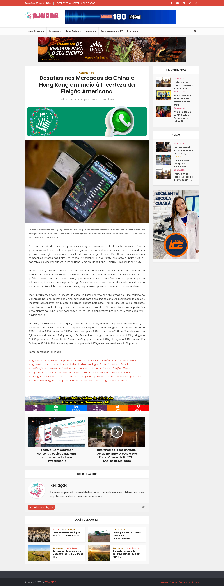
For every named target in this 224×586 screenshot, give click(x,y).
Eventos (131, 31)
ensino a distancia (90, 368)
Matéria (89, 31)
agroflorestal (108, 360)
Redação (92, 99)
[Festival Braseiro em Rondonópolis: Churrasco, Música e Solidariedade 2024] (165, 147)
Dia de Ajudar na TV (112, 31)
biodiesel (74, 364)
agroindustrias (127, 360)
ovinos (126, 372)
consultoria (53, 368)
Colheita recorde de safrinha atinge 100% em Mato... (126, 553)
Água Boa (57, 529)
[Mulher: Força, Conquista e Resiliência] (165, 160)
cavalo (125, 364)
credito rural (70, 368)
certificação (37, 368)
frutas (49, 372)
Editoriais (54, 31)
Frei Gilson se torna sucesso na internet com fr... (183, 85)
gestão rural (83, 372)
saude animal (116, 376)
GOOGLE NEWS (88, 3)
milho (116, 372)
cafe (103, 364)
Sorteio (195, 582)
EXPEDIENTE (62, 3)
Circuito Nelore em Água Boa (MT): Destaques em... (67, 534)
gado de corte (64, 372)
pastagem (36, 376)
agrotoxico (37, 364)
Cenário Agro (86, 72)
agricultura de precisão (60, 360)
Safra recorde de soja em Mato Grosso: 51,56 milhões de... (68, 553)
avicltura (61, 364)
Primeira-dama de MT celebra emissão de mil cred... (182, 100)
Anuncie (173, 582)
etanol (107, 368)
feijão (117, 368)
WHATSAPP (74, 3)
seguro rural (134, 376)
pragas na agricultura (92, 376)
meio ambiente (101, 372)
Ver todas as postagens (41, 507)
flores (127, 368)
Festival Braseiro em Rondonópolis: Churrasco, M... (184, 150)
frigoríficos (37, 372)
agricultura (37, 360)
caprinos (114, 364)
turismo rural (119, 380)
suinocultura (74, 380)
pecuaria (50, 376)
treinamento (92, 380)
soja (61, 380)
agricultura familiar (87, 360)
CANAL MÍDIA (50, 582)
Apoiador (164, 582)
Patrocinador (185, 582)
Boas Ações (72, 31)
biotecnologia (90, 364)
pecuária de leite (68, 376)
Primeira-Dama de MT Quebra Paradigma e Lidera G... (182, 116)
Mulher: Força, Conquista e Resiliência (181, 163)
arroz (49, 364)
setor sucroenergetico (43, 380)
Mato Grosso (34, 31)
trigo (105, 380)
